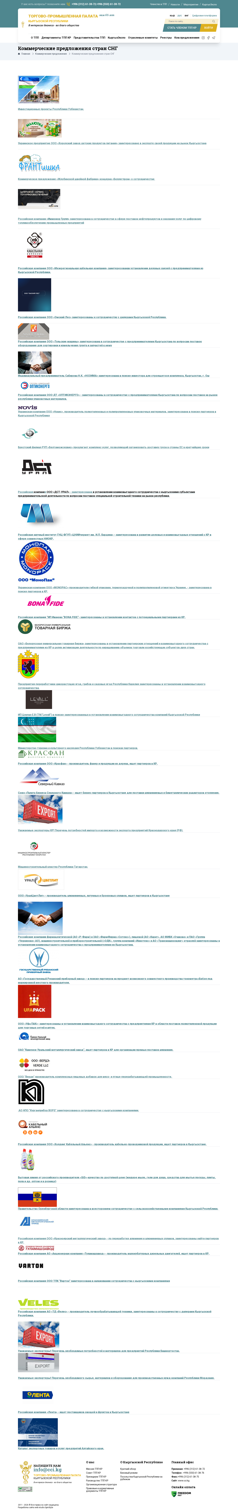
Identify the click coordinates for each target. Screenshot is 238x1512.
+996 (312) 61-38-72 (84, 4)
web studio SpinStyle (44, 1507)
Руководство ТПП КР (97, 1480)
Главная (26, 53)
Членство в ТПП (158, 4)
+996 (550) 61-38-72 (108, 4)
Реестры (166, 37)
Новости (175, 4)
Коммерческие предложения (51, 53)
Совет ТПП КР (93, 1473)
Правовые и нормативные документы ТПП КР (100, 1489)
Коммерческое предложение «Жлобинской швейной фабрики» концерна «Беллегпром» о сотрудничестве (86, 179)
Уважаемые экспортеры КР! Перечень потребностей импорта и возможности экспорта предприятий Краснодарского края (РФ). (100, 830)
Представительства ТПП (89, 37)
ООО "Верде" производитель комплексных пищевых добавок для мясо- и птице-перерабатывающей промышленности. (95, 1076)
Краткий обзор (128, 1469)
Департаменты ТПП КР (56, 37)
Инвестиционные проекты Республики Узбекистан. (51, 109)
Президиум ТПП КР (96, 1476)
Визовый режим (128, 1473)
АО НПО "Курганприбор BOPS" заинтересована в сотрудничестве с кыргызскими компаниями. (78, 1110)
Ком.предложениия (186, 37)
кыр (172, 15)
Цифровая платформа (204, 15)
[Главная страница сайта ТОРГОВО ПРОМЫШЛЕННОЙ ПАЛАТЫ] (22, 24)
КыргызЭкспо (209, 4)
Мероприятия (191, 4)
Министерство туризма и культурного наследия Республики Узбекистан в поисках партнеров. (78, 748)
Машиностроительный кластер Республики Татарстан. (53, 866)
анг (187, 15)
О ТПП (35, 37)
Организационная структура (101, 1484)
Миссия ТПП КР (94, 1469)
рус (180, 15)
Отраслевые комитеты (143, 37)
